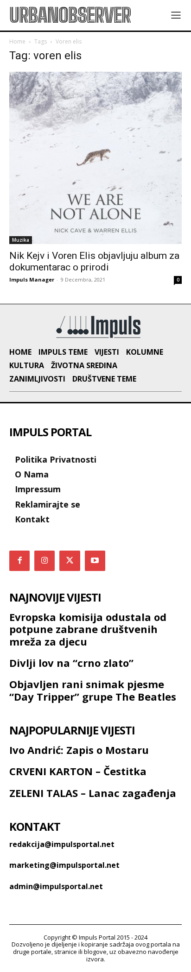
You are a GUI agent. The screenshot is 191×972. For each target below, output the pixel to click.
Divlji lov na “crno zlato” (71, 663)
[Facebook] (19, 561)
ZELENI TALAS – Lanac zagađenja (92, 793)
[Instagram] (44, 561)
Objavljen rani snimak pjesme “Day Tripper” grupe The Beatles (92, 690)
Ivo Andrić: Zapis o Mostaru (79, 750)
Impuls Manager (31, 279)
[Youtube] (95, 561)
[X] (69, 561)
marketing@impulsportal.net (64, 865)
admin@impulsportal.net (56, 886)
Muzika (20, 240)
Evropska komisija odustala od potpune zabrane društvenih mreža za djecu (87, 629)
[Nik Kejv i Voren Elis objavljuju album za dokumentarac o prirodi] (95, 158)
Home (17, 41)
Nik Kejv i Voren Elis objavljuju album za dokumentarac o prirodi (94, 261)
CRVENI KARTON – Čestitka (77, 771)
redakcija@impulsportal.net (62, 844)
